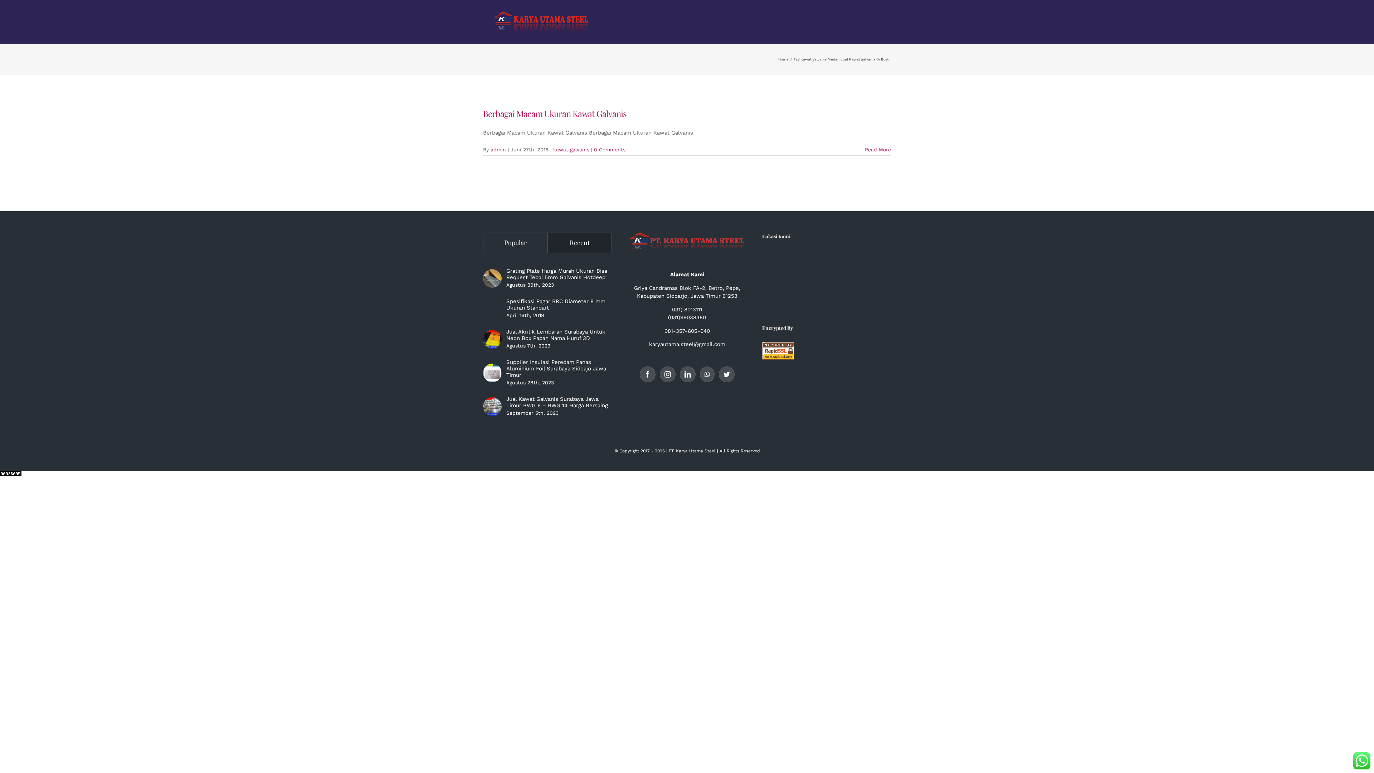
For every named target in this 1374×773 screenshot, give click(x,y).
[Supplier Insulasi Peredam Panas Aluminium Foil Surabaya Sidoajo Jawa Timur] (492, 373)
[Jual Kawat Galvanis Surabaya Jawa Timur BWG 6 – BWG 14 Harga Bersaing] (492, 406)
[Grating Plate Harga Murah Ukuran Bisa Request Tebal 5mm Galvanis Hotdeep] (492, 278)
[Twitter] (727, 374)
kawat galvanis (571, 149)
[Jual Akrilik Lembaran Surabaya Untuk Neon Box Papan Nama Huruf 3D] (492, 339)
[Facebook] (648, 374)
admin (498, 149)
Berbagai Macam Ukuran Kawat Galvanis (555, 113)
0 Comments (609, 149)
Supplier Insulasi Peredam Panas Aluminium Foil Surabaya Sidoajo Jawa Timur (556, 368)
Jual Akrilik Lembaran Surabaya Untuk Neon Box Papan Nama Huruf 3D (555, 335)
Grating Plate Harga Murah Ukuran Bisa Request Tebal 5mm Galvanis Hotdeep (556, 274)
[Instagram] (668, 374)
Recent (580, 242)
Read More (878, 149)
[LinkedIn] (688, 374)
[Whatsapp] (707, 374)
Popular (515, 242)
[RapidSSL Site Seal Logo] (778, 345)
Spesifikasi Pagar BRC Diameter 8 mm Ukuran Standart (555, 304)
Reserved (750, 450)
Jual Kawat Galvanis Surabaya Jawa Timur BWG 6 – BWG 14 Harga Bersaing (557, 402)
